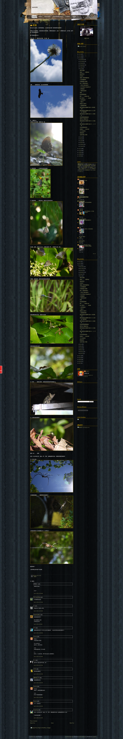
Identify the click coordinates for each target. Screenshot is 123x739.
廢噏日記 (81, 164)
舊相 (91, 170)
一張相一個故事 (81, 168)
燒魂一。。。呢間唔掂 (84, 72)
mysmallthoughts (82, 219)
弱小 (80, 198)
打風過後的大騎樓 (83, 81)
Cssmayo (94, 736)
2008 (80, 154)
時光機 (85, 167)
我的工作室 (86, 38)
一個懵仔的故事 (83, 90)
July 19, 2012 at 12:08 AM (38, 593)
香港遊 (35, 576)
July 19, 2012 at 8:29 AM (38, 624)
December (82, 59)
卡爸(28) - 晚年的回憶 (89, 228)
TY (34, 627)
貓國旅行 (92, 167)
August (81, 66)
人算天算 (81, 210)
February (82, 144)
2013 (80, 56)
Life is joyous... (82, 240)
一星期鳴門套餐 (83, 105)
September (82, 65)
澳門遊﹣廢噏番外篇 (84, 119)
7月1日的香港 (82, 131)
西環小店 (81, 171)
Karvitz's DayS (82, 236)
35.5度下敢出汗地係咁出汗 (85, 87)
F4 (79, 179)
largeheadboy (37, 614)
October (81, 63)
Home (52, 723)
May (81, 138)
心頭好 (86, 180)
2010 (80, 150)
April (81, 140)
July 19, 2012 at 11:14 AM (38, 656)
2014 (80, 54)
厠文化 (80, 170)
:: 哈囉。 (80, 237)
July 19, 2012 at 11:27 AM (38, 665)
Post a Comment (33, 721)
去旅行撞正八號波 (83, 134)
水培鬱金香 (87, 189)
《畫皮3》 (82, 101)
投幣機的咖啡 (82, 201)
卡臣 (35, 669)
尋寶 (35, 25)
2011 (80, 148)
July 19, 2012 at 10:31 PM (38, 682)
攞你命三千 (36, 677)
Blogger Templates (69, 736)
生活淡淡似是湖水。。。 (85, 127)
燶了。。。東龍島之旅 (84, 96)
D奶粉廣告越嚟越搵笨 (84, 117)
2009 (80, 152)
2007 (80, 156)
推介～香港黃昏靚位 (84, 83)
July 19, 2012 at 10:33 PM (38, 706)
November (82, 61)
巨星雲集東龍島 (83, 94)
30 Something (37, 597)
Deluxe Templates (82, 736)
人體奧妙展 (82, 88)
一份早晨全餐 (82, 100)
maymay (36, 709)
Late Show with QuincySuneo (85, 245)
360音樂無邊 (86, 170)
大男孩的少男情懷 (88, 246)
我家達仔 (94, 168)
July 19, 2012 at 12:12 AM (38, 602)
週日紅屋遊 (82, 70)
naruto (35, 7)
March (81, 142)
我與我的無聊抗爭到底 (83, 197)
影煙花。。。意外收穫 (84, 129)
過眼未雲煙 (81, 188)
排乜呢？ (82, 76)
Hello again (81, 241)
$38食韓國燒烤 (83, 79)
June (81, 137)
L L (34, 660)
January (81, 146)
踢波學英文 (82, 74)
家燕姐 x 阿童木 (83, 103)
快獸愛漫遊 (87, 165)
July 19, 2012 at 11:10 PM (38, 717)
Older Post (72, 723)
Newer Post (32, 723)
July (81, 68)
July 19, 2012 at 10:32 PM (38, 697)
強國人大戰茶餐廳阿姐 (84, 77)
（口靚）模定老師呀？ (84, 85)
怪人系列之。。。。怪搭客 (85, 98)
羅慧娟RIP (82, 132)
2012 (80, 58)
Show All (94, 253)
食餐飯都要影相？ (88, 220)
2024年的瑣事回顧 (88, 202)
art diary (88, 168)
